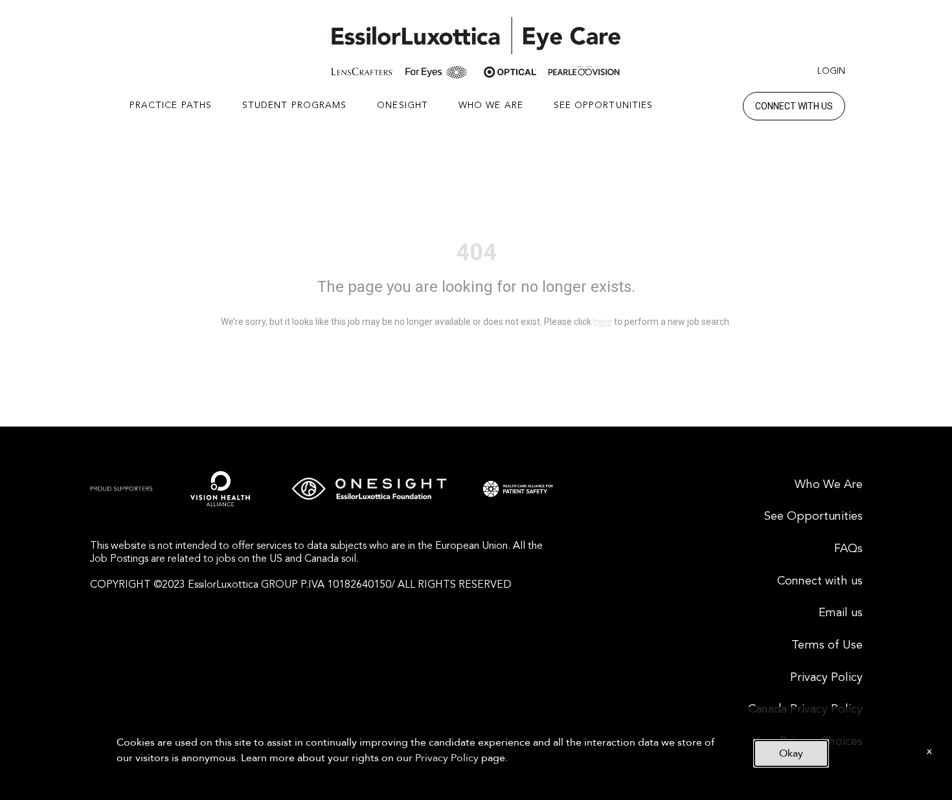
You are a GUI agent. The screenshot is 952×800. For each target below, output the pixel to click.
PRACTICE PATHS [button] (171, 105)
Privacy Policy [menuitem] (826, 677)
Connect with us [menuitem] (820, 581)
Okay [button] (791, 753)
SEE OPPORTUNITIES (603, 105)
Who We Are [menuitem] (829, 485)
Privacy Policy (447, 758)
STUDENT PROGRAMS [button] (294, 105)
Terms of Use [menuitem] (827, 645)
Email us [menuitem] (841, 613)
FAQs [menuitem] (848, 549)
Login (831, 71)
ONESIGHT (402, 105)
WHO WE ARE (491, 105)
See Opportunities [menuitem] (813, 516)
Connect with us (794, 106)
